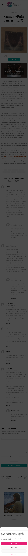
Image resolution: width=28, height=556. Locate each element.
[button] (26, 529)
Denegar (14, 547)
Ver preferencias (14, 551)
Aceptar (14, 543)
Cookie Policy (13, 554)
